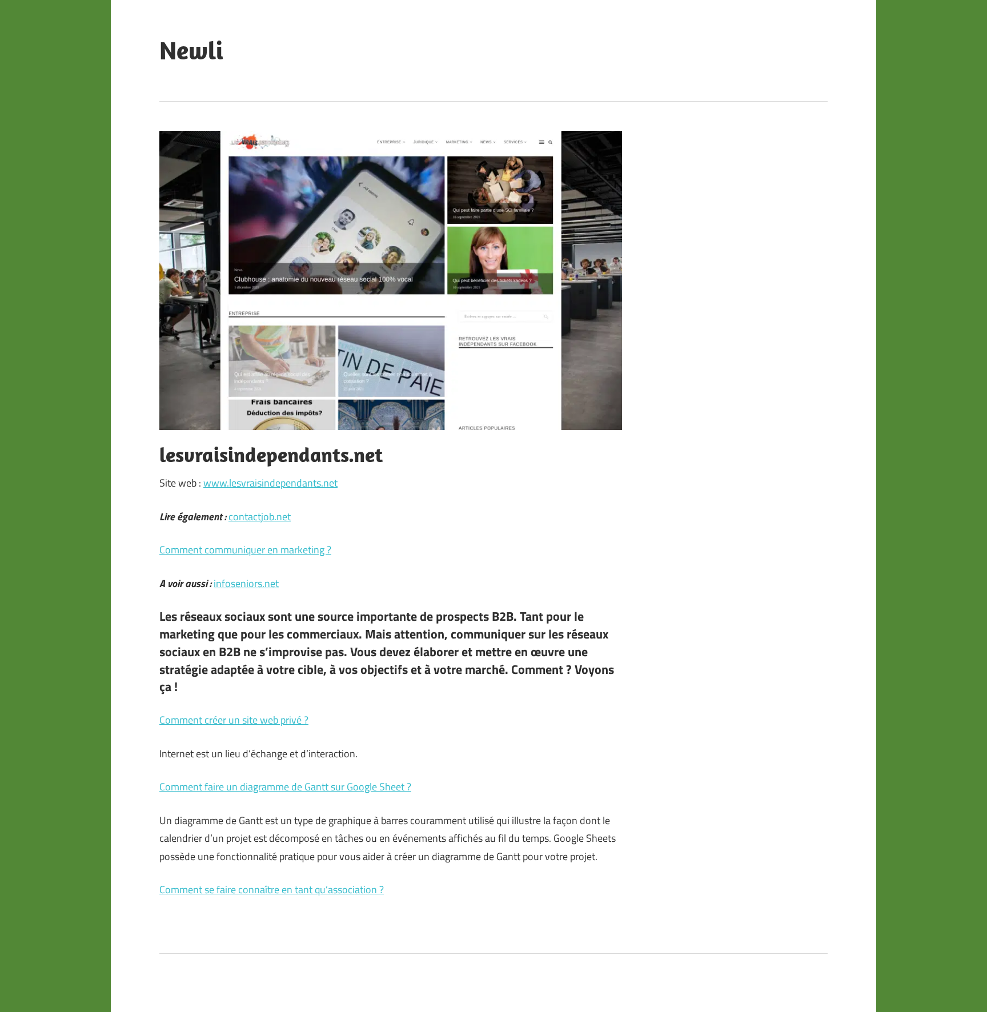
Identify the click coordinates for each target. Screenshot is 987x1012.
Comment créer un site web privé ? (233, 720)
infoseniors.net (246, 583)
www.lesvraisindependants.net (270, 483)
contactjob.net (259, 516)
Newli (191, 50)
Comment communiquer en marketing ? (245, 549)
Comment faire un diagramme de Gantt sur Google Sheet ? (285, 786)
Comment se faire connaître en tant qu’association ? (271, 889)
